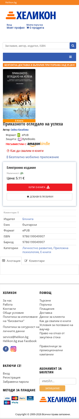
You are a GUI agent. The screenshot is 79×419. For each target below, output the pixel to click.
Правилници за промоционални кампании (51, 350)
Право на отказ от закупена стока (52, 335)
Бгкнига (27, 219)
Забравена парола (16, 381)
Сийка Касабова (20, 129)
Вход (6, 373)
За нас (7, 300)
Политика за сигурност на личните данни (21, 329)
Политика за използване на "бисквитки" (20, 319)
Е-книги (45, 252)
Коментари (36, 261)
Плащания (47, 308)
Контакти (9, 308)
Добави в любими (41, 196)
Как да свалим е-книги (27, 151)
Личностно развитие (37, 248)
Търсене (45, 300)
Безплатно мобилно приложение (34, 157)
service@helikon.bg (15, 337)
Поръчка (46, 304)
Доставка (46, 313)
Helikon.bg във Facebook (20, 341)
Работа (7, 304)
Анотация (13, 261)
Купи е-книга (37, 187)
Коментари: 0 (11, 212)
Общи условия (13, 313)
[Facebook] (6, 349)
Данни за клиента (52, 317)
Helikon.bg (11, 2)
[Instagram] (13, 349)
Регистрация (11, 377)
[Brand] (30, 11)
